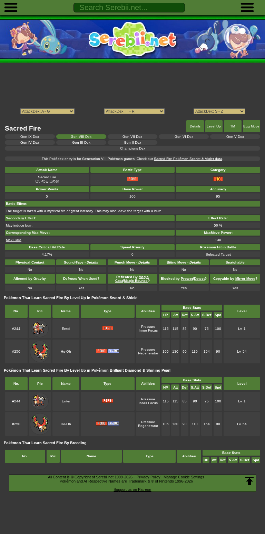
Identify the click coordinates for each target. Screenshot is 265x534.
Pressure (148, 326)
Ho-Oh (66, 351)
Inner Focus (148, 330)
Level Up (214, 126)
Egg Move (251, 126)
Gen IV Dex (29, 142)
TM (232, 126)
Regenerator (148, 353)
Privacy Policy (148, 477)
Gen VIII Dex (81, 137)
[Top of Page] (249, 481)
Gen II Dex (132, 142)
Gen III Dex (81, 142)
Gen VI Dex (184, 137)
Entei (66, 329)
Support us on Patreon (132, 489)
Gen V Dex (235, 137)
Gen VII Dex (132, 137)
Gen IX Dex (29, 137)
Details (195, 126)
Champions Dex (132, 148)
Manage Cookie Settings (184, 477)
